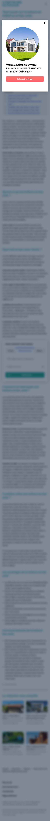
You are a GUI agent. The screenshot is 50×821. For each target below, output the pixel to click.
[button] (44, 23)
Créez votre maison (25, 79)
